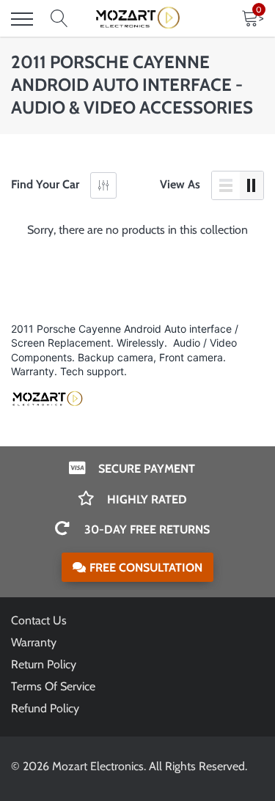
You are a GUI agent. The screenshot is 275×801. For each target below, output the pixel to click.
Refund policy (45, 708)
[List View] (226, 185)
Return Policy (43, 664)
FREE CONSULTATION (145, 568)
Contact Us (39, 620)
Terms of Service (53, 686)
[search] (59, 19)
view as (180, 184)
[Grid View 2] (251, 185)
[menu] (22, 19)
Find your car (45, 184)
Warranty (33, 642)
